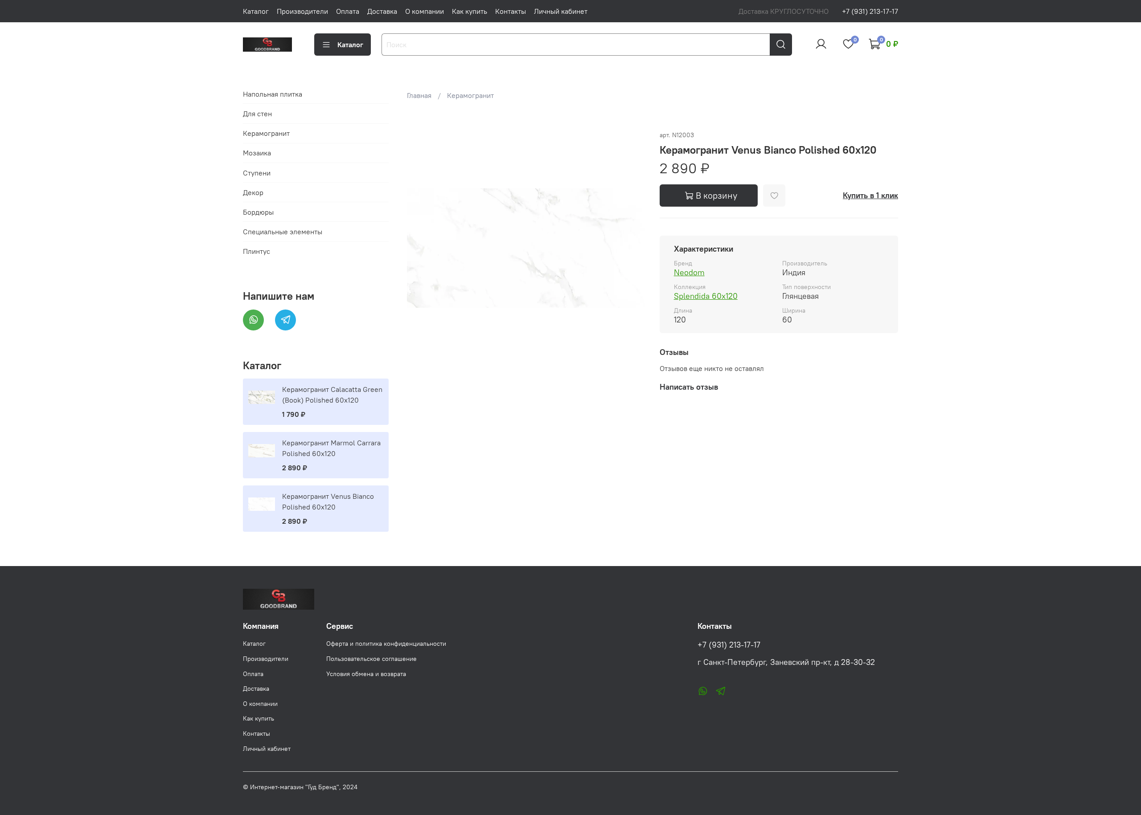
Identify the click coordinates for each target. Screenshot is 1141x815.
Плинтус (256, 251)
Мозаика (257, 152)
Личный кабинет (560, 11)
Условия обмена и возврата (366, 674)
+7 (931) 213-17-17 (870, 11)
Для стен (257, 113)
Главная (419, 95)
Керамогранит (470, 95)
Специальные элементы (282, 231)
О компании (424, 11)
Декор (253, 192)
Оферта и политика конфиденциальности (386, 644)
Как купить (469, 11)
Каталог (256, 11)
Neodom (689, 272)
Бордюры (258, 212)
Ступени (257, 172)
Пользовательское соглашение (371, 659)
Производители (302, 11)
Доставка (382, 11)
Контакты (510, 11)
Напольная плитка (272, 94)
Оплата (347, 11)
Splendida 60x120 (706, 296)
